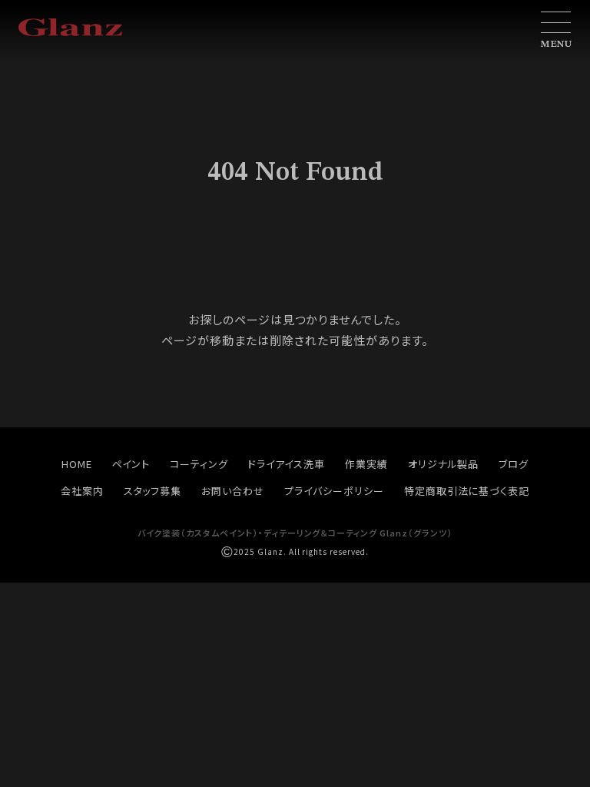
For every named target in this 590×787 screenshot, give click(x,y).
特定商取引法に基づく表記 (467, 490)
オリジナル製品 (443, 464)
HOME (76, 464)
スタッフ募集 (153, 490)
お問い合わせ (232, 490)
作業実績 (366, 464)
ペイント (131, 464)
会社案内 (82, 490)
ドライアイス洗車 (286, 464)
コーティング (199, 464)
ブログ (514, 464)
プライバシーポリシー (334, 490)
